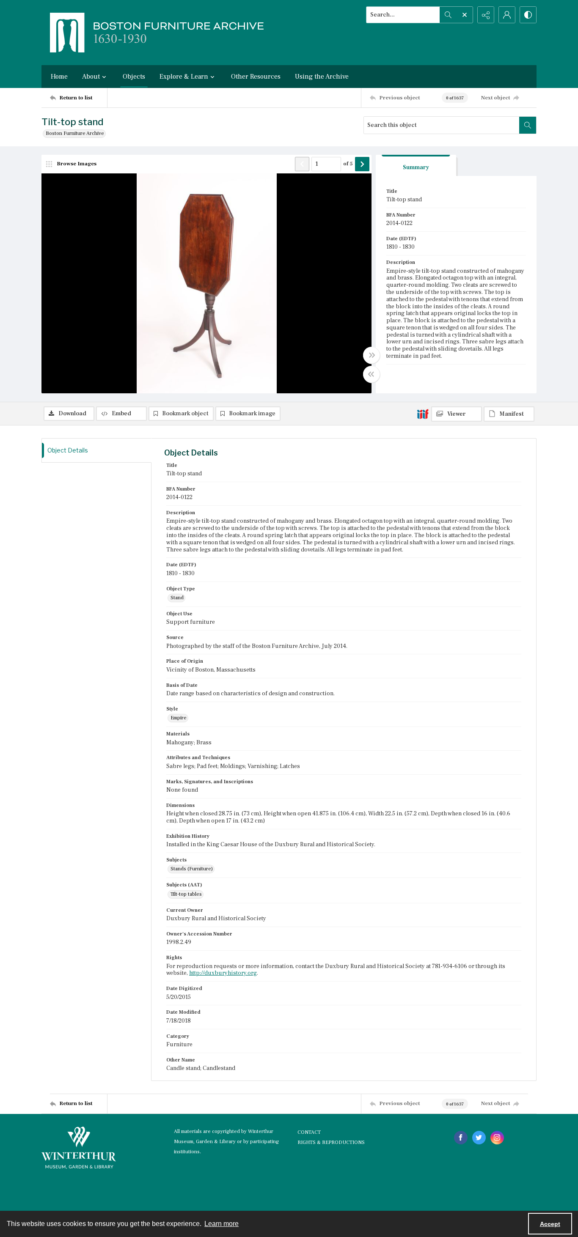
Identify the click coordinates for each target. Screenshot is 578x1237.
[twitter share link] (479, 1137)
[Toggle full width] (371, 355)
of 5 (348, 163)
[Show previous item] (302, 164)
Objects (134, 76)
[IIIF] (422, 413)
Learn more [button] (221, 1223)
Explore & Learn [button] (184, 76)
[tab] (416, 165)
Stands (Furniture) (192, 869)
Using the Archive (322, 76)
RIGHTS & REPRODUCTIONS (331, 1142)
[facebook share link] (461, 1137)
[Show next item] (362, 164)
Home (59, 76)
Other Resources (256, 76)
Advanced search (386, 30)
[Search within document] (527, 125)
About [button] (91, 76)
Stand (177, 598)
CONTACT (309, 1132)
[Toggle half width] (371, 374)
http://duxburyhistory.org (223, 973)
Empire (179, 718)
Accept (550, 1224)
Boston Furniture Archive (75, 133)
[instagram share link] (497, 1137)
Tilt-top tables (186, 894)
